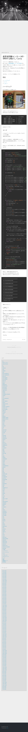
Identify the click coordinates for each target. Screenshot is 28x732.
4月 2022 (4, 628)
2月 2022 (4, 631)
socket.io (4, 506)
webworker (4, 542)
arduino (4, 370)
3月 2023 (4, 614)
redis (3, 491)
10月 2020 (4, 653)
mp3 (3, 449)
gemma (3, 416)
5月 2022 (4, 627)
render (3, 493)
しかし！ (6, 83)
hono (3, 424)
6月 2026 (4, 573)
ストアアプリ (5, 551)
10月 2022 (4, 620)
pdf (3, 468)
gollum (3, 420)
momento (4, 447)
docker (3, 405)
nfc (3, 454)
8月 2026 (4, 570)
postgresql (4, 476)
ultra (3, 527)
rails (3, 486)
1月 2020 (4, 665)
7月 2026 (4, 572)
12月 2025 (4, 580)
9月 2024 (4, 594)
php (3, 471)
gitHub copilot (5, 417)
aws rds (4, 380)
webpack (4, 540)
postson (4, 478)
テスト (3, 553)
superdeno (4, 512)
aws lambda (4, 379)
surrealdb (4, 515)
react (3, 490)
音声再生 (4, 561)
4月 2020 (4, 661)
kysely (3, 432)
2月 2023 (4, 616)
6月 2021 (4, 642)
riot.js (3, 496)
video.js (4, 531)
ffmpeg (3, 412)
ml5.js (3, 446)
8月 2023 (4, 609)
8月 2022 (4, 623)
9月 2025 (4, 583)
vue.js (3, 535)
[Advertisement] (14, 35)
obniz (3, 462)
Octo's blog (14, 10)
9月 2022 (4, 621)
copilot (3, 395)
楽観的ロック (5, 560)
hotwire (4, 425)
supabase (4, 511)
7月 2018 (4, 689)
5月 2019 (4, 676)
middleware (4, 445)
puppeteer (4, 483)
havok (3, 421)
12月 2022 (4, 617)
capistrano (4, 390)
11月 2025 (4, 581)
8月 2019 (4, 672)
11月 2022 (4, 619)
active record (5, 363)
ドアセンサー (5, 555)
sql (3, 508)
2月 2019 (4, 679)
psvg (3, 482)
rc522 (3, 489)
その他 (3, 549)
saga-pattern (5, 501)
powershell (4, 479)
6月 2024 (4, 598)
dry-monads (4, 409)
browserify (4, 388)
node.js (4, 339)
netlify (3, 451)
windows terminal (6, 546)
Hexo (7, 727)
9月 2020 (4, 654)
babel (3, 383)
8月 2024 (4, 595)
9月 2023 (4, 608)
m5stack (4, 435)
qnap (3, 485)
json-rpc (4, 431)
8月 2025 (4, 584)
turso (3, 523)
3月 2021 (4, 646)
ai (2, 365)
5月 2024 (4, 599)
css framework (5, 398)
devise (3, 402)
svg (3, 516)
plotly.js (4, 475)
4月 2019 (4, 678)
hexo (3, 423)
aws (3, 372)
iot (3, 428)
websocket (4, 541)
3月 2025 (4, 590)
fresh (3, 413)
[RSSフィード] (22, 2)
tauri (3, 517)
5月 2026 (4, 575)
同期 (3, 559)
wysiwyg (4, 548)
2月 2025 (4, 591)
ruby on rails (5, 498)
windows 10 (4, 545)
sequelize (4, 502)
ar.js (3, 369)
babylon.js (4, 384)
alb (3, 366)
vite (3, 533)
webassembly (5, 538)
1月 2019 (4, 680)
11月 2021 (4, 635)
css (3, 396)
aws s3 (3, 381)
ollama (3, 464)
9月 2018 (4, 686)
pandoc (4, 467)
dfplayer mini (5, 403)
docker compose (5, 406)
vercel (3, 530)
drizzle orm (4, 407)
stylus (3, 509)
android (4, 368)
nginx (3, 456)
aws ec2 (4, 376)
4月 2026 (4, 576)
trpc (3, 522)
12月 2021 (4, 634)
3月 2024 (4, 602)
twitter (3, 524)
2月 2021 (4, 647)
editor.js (4, 410)
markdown (4, 438)
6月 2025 (4, 587)
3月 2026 (4, 577)
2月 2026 (4, 579)
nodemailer (4, 458)
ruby (3, 497)
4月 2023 (4, 613)
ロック (3, 557)
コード (5, 81)
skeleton (4, 504)
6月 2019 (4, 675)
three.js (3, 520)
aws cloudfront (5, 373)
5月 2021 (4, 643)
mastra (3, 439)
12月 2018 (4, 682)
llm (3, 434)
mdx (3, 441)
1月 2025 (4, 592)
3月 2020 (4, 663)
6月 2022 (4, 625)
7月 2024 (4, 597)
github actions (5, 418)
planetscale (4, 473)
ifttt (3, 427)
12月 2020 (4, 650)
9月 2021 (4, 638)
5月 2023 (4, 612)
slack (3, 505)
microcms (4, 443)
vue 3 (3, 534)
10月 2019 (4, 669)
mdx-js (3, 442)
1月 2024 (4, 603)
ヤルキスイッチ (5, 556)
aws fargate (4, 377)
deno (3, 399)
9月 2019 (4, 671)
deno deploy (5, 401)
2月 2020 (4, 664)
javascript (4, 429)
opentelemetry (5, 465)
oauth (3, 461)
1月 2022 (4, 632)
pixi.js (3, 472)
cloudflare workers (6, 394)
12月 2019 (4, 667)
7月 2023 (4, 610)
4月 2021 (4, 645)
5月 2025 (4, 588)
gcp (3, 414)
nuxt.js (3, 460)
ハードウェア (7, 80)
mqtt (3, 450)
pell (3, 469)
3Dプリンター (5, 362)
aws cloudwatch (5, 374)
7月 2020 (4, 657)
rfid (3, 494)
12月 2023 (4, 605)
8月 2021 (4, 639)
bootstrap (4, 387)
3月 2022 (4, 630)
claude (3, 392)
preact (3, 480)
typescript (4, 526)
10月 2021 (4, 636)
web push (4, 537)
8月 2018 (4, 687)
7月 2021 (4, 641)
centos (3, 391)
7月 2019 (4, 674)
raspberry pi (9, 339)
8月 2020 (4, 656)
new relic (4, 453)
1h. (3, 361)
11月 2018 (4, 683)
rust (3, 500)
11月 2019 (4, 668)
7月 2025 (4, 586)
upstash (4, 529)
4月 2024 (4, 601)
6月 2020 (4, 658)
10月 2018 (4, 685)
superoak (4, 513)
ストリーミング (5, 552)
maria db (4, 436)
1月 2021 (4, 649)
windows (4, 544)
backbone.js (4, 385)
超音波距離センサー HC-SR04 (15, 63)
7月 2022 (4, 624)
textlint (3, 519)
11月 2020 (4, 652)
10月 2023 (4, 606)
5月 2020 (4, 660)
